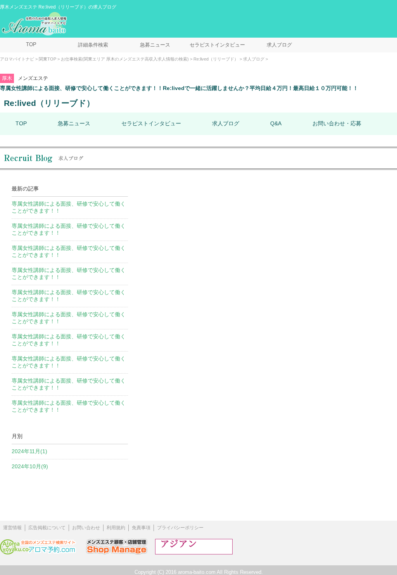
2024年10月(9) (30, 466)
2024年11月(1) (29, 451)
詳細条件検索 (93, 45)
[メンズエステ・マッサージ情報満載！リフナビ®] (194, 552)
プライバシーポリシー (180, 527)
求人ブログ (279, 45)
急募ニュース (155, 45)
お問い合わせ (86, 527)
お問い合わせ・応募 (336, 123)
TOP (31, 44)
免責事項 (141, 527)
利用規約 (116, 527)
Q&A (275, 123)
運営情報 (12, 527)
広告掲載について (47, 527)
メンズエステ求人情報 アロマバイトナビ (35, 24)
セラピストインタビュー (217, 45)
